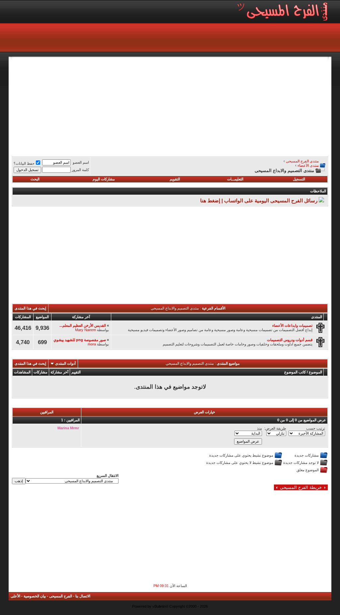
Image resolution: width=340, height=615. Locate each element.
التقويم (175, 179)
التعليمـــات (235, 179)
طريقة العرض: (275, 428)
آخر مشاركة (59, 372)
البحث (35, 179)
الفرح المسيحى (60, 596)
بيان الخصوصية (35, 596)
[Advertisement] (170, 105)
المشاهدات (22, 372)
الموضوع (315, 372)
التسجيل (299, 179)
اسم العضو (81, 162)
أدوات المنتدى (65, 363)
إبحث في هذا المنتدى (30, 308)
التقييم (76, 372)
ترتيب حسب (315, 428)
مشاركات (40, 372)
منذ (259, 428)
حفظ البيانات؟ (24, 163)
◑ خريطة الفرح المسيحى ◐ (301, 487)
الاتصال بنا (82, 596)
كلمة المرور (80, 170)
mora (92, 344)
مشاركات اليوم (104, 179)
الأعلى (15, 596)
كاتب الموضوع (295, 372)
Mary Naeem (85, 330)
